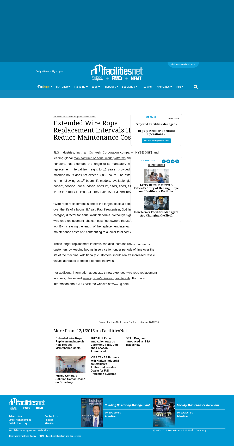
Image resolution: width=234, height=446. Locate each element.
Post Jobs (173, 118)
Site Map (50, 423)
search (195, 87)
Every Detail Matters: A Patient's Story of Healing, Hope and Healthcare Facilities (156, 188)
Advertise (109, 416)
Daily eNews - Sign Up (48, 71)
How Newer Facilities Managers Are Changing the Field (156, 214)
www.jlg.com (120, 284)
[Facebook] (164, 161)
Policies (49, 420)
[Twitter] (168, 161)
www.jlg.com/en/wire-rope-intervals (106, 278)
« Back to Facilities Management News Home (74, 117)
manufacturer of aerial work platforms (99, 158)
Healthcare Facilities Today (22, 436)
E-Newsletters (112, 412)
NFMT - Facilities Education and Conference (60, 436)
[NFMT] (136, 79)
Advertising (15, 416)
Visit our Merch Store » (183, 64)
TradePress (174, 430)
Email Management (20, 420)
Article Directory (18, 423)
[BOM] (98, 80)
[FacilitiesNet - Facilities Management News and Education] (117, 69)
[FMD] (117, 79)
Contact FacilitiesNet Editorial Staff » (117, 322)
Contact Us (51, 416)
